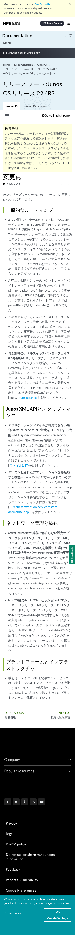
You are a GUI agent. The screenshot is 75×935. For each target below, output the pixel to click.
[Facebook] (7, 802)
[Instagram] (24, 802)
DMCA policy (16, 844)
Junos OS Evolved (35, 106)
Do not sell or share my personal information (31, 857)
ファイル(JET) (19, 465)
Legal (9, 834)
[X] (16, 802)
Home (7, 64)
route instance (27, 397)
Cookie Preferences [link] (21, 890)
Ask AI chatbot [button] (43, 4)
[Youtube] (41, 802)
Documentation (17, 35)
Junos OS (11, 106)
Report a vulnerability (22, 880)
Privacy (11, 823)
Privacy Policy (12, 912)
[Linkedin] (33, 802)
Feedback (13, 869)
